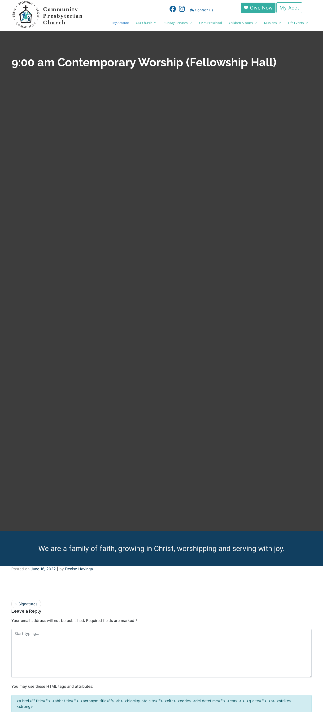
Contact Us (204, 10)
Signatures (27, 604)
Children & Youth (241, 23)
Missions (270, 23)
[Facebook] (171, 10)
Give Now (261, 8)
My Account (121, 23)
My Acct (289, 8)
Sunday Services (176, 23)
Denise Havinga (79, 568)
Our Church (144, 23)
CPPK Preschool (210, 23)
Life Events (296, 23)
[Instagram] (182, 10)
